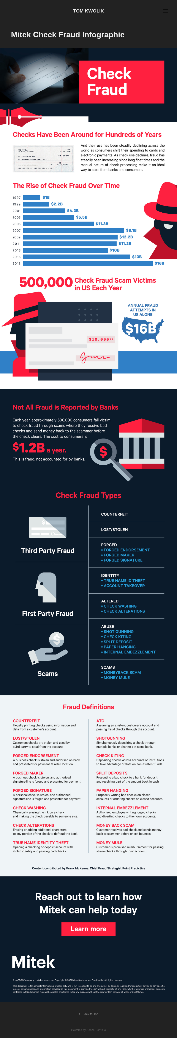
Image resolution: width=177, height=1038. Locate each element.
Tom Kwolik (88, 11)
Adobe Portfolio (96, 1030)
